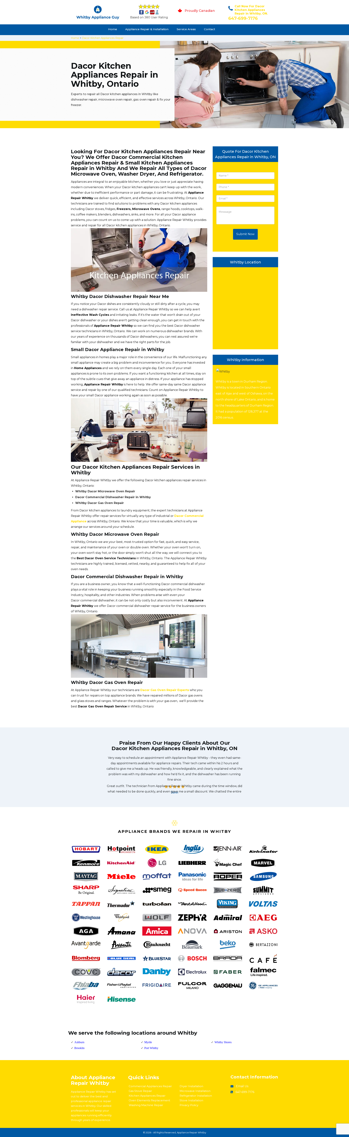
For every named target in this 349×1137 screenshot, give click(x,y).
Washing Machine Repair (146, 1105)
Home (112, 29)
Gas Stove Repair (140, 1091)
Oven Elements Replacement (149, 1100)
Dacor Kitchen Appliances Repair (102, 38)
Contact (209, 29)
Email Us (242, 1086)
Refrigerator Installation (196, 1095)
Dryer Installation (191, 1086)
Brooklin (79, 1048)
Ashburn (79, 1042)
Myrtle (148, 1042)
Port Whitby (151, 1048)
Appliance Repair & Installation (147, 29)
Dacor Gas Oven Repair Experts (164, 690)
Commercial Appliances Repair (150, 1086)
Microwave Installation (195, 1091)
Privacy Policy (189, 1105)
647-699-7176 (243, 18)
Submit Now (245, 234)
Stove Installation (191, 1100)
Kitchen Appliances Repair (147, 1095)
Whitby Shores (223, 1042)
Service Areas (186, 29)
